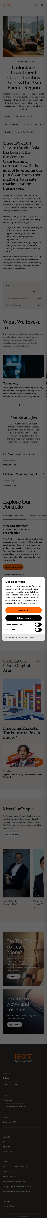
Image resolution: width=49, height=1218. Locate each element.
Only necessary (23, 618)
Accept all (23, 610)
